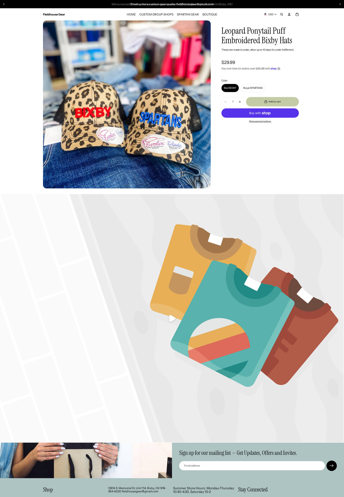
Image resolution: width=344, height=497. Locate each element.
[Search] (282, 14)
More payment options (260, 121)
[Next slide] (340, 4)
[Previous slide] (4, 4)
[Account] (289, 14)
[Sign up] (331, 466)
